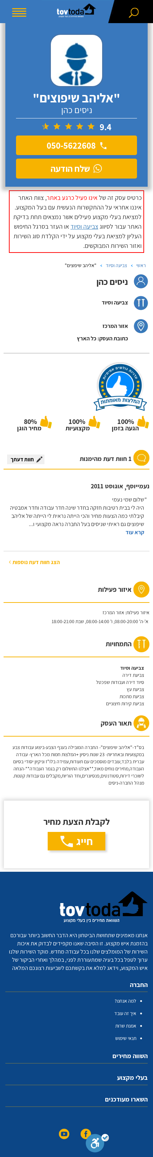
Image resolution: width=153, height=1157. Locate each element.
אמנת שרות (125, 1026)
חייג (84, 841)
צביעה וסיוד (84, 226)
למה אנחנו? (125, 1001)
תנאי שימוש (125, 1038)
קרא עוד (135, 532)
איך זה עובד (125, 1013)
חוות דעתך (22, 459)
